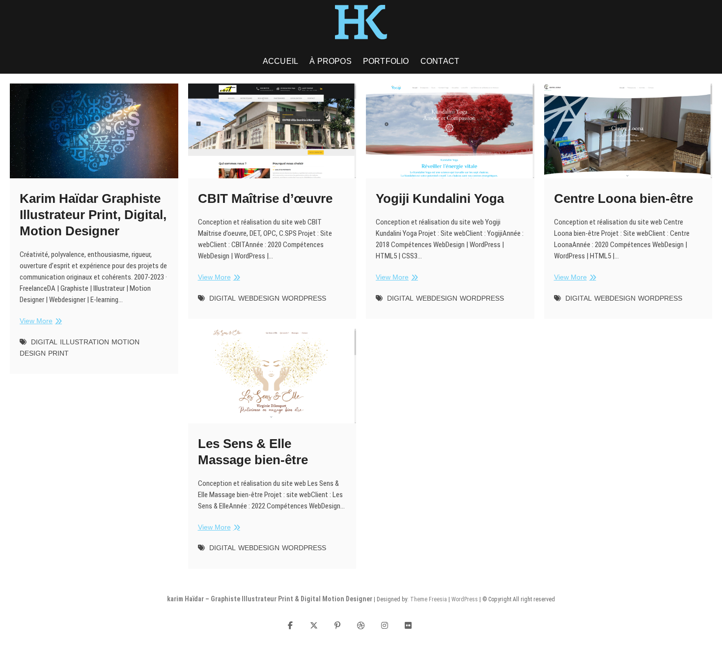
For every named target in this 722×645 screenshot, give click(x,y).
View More (39, 321)
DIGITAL (44, 342)
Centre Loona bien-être (623, 198)
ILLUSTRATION (84, 342)
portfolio (386, 61)
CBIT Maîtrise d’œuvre (265, 198)
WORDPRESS (304, 298)
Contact (439, 61)
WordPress (464, 599)
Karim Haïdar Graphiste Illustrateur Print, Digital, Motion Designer (93, 214)
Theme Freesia (428, 599)
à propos (330, 61)
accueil (280, 61)
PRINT (58, 353)
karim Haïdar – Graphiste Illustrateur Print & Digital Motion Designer (269, 599)
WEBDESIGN (258, 298)
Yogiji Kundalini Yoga (440, 198)
